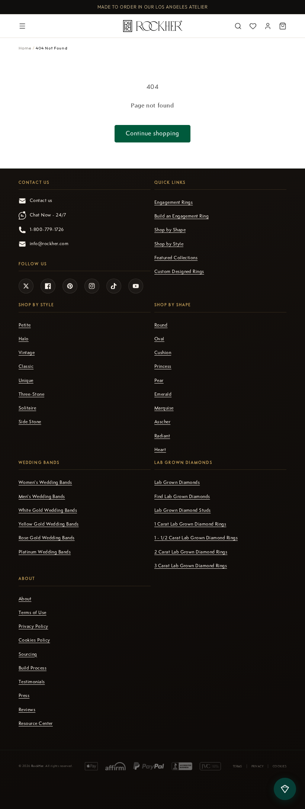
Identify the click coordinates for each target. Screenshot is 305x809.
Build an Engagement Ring (181, 216)
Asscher (162, 422)
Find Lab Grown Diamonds (182, 497)
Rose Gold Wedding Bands (47, 538)
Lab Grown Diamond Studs (182, 510)
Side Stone (30, 422)
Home (25, 48)
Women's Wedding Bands (45, 482)
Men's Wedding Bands (42, 497)
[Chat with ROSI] (285, 789)
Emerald (162, 394)
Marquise (164, 408)
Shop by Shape (170, 230)
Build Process (32, 668)
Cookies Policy (34, 640)
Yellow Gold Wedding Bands (49, 524)
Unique (26, 380)
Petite (25, 325)
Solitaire (27, 408)
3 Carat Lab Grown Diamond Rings (190, 566)
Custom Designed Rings (179, 272)
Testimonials (32, 682)
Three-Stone (31, 394)
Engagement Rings (173, 202)
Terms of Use (32, 613)
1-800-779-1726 (47, 229)
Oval (159, 339)
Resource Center (36, 723)
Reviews (27, 710)
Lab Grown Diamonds (177, 482)
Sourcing (28, 654)
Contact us (41, 200)
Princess (162, 366)
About (25, 599)
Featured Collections (176, 258)
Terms (237, 766)
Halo (24, 339)
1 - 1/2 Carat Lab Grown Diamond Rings (196, 538)
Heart (160, 450)
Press (24, 696)
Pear (159, 380)
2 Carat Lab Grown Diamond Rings (190, 552)
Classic (26, 366)
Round (160, 325)
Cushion (162, 353)
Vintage (27, 353)
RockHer (37, 766)
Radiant (162, 436)
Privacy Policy (33, 626)
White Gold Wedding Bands (48, 510)
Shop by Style (168, 244)
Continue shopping (152, 133)
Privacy (257, 766)
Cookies (279, 766)
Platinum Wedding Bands (45, 552)
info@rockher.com (49, 244)
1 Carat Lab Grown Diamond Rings (190, 524)
